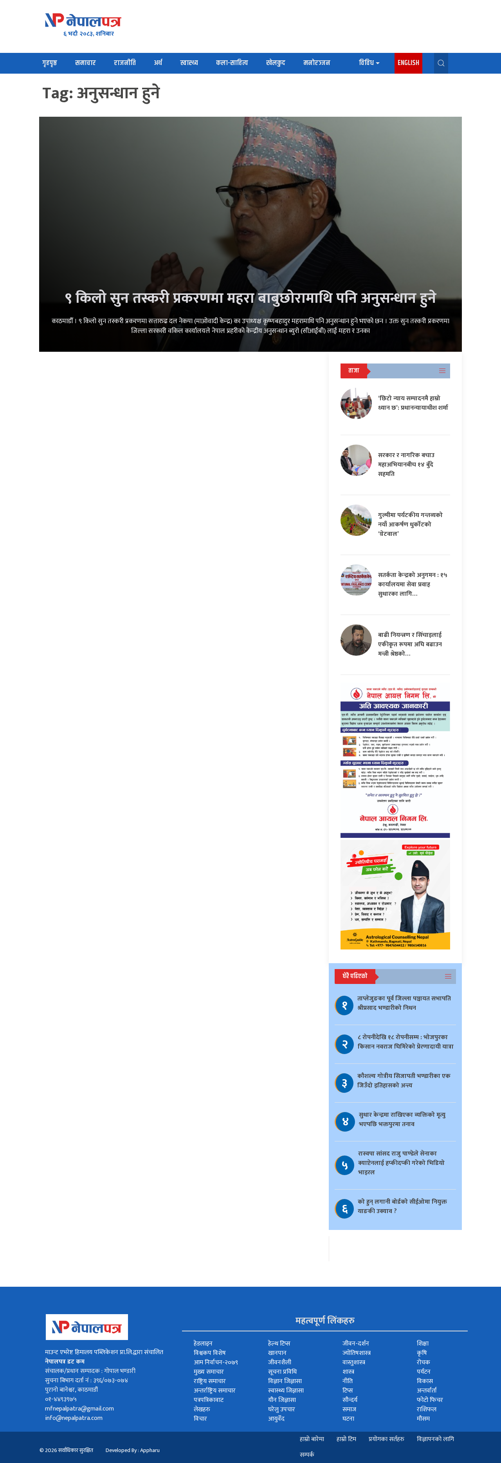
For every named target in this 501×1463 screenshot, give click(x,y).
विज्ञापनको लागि (435, 1439)
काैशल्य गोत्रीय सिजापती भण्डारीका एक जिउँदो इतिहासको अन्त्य (404, 1081)
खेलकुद (275, 63)
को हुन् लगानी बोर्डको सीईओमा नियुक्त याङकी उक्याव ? (402, 1207)
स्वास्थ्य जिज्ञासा (286, 1390)
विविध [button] (366, 63)
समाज (349, 1409)
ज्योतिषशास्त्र (356, 1353)
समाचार (85, 63)
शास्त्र (348, 1372)
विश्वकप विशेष (210, 1353)
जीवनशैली (279, 1362)
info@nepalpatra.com (74, 1418)
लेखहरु (202, 1409)
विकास (425, 1381)
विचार (200, 1419)
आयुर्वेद (276, 1419)
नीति (347, 1381)
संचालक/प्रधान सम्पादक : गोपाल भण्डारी (90, 1371)
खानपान (277, 1353)
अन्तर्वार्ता (427, 1390)
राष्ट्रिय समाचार (210, 1381)
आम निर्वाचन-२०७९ (216, 1362)
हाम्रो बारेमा (312, 1439)
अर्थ (158, 63)
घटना (348, 1419)
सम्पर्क (307, 1455)
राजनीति (125, 63)
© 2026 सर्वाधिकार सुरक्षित (66, 1450)
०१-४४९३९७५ (61, 1399)
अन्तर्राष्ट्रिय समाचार (215, 1390)
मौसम (423, 1419)
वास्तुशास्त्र (353, 1362)
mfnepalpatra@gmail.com (79, 1408)
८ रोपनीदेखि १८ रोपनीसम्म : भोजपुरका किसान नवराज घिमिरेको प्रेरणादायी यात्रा (406, 1042)
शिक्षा (423, 1343)
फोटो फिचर (430, 1400)
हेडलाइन (203, 1343)
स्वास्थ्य (189, 63)
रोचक (423, 1362)
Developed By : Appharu (133, 1450)
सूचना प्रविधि (282, 1372)
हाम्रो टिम (346, 1439)
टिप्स (347, 1390)
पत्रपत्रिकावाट (208, 1400)
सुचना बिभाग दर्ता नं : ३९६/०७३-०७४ (86, 1380)
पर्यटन (424, 1372)
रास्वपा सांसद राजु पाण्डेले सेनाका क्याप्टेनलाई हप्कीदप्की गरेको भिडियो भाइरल (401, 1163)
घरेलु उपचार (281, 1409)
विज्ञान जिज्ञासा (285, 1381)
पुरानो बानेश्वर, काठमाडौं (71, 1390)
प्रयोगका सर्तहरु (386, 1439)
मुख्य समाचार (209, 1372)
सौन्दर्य (349, 1400)
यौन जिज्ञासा (282, 1400)
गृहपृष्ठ (49, 63)
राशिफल (426, 1409)
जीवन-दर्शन (355, 1343)
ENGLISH (408, 63)
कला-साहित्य (232, 63)
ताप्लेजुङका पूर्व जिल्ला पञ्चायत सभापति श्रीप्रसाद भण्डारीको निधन (404, 1003)
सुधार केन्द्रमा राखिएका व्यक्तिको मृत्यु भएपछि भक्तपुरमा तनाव (402, 1120)
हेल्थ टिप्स (279, 1343)
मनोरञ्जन (316, 63)
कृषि (422, 1353)
